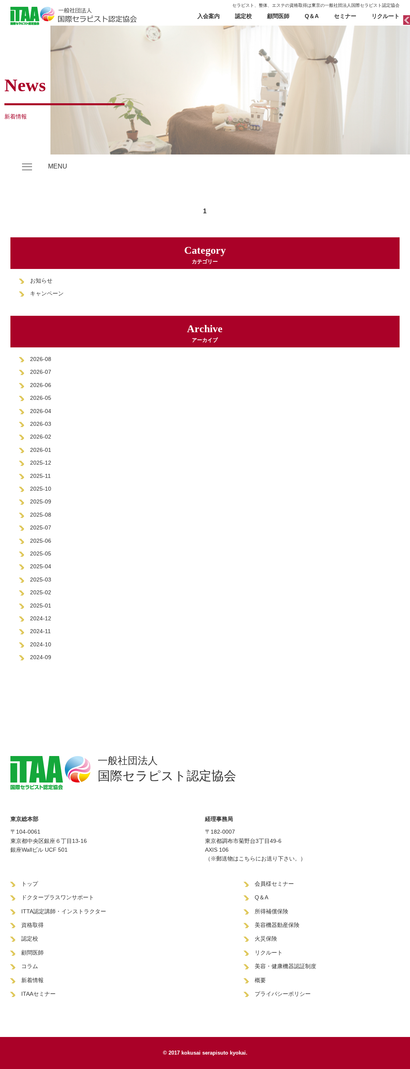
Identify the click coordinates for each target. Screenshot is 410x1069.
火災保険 (266, 938)
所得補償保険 (271, 911)
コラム (29, 966)
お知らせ (41, 280)
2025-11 (40, 476)
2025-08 (40, 514)
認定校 (243, 16)
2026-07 (40, 372)
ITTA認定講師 (38, 911)
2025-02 (40, 592)
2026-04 (40, 411)
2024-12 (40, 618)
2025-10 (40, 488)
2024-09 (40, 657)
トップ (29, 883)
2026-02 (40, 436)
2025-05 (40, 553)
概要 (260, 980)
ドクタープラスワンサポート (57, 897)
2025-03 (40, 579)
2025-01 (40, 605)
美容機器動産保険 (277, 925)
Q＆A (312, 16)
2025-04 (40, 566)
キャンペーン (47, 293)
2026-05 (40, 398)
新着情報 (32, 980)
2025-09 (40, 501)
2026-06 (40, 385)
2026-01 (40, 450)
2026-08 (40, 359)
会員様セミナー (274, 883)
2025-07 (40, 527)
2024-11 (40, 631)
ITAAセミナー (38, 994)
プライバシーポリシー (283, 994)
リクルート (386, 16)
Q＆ (260, 897)
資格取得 (32, 925)
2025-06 (40, 541)
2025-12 (40, 462)
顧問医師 (278, 16)
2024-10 (40, 644)
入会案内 (208, 16)
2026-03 (40, 424)
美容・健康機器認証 (280, 966)
